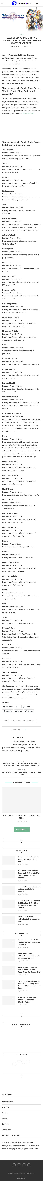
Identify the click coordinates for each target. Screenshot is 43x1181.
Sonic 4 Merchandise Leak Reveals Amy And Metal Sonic (28, 859)
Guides (4, 1118)
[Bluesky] (29, 1165)
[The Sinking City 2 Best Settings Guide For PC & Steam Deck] (21, 800)
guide (5, 720)
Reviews (5, 1124)
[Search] (41, 3)
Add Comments (21, 829)
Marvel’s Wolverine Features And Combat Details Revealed (29, 889)
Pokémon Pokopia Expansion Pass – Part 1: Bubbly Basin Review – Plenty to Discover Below (29, 984)
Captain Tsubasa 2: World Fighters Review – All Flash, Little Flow (29, 942)
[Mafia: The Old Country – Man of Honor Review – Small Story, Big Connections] (8, 970)
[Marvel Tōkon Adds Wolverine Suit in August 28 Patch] (8, 920)
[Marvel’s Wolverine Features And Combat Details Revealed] (8, 890)
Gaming (5, 1113)
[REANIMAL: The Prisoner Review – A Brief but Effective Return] (8, 1000)
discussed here (28, 113)
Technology (6, 1130)
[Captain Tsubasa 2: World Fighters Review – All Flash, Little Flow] (8, 943)
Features (5, 1107)
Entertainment (7, 1102)
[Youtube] (24, 1165)
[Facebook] (14, 1165)
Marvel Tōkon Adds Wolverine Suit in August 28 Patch (29, 919)
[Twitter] (19, 1165)
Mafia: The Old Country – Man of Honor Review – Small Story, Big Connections (29, 969)
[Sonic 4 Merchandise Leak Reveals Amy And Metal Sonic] (8, 860)
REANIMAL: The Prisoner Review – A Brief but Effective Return (27, 999)
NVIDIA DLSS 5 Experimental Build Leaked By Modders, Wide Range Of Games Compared (29, 904)
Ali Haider (15, 46)
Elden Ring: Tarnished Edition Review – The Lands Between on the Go (29, 956)
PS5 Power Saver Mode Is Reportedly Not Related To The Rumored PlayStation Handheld (28, 874)
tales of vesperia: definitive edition (23, 720)
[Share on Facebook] (27, 729)
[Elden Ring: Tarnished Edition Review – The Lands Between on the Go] (8, 956)
